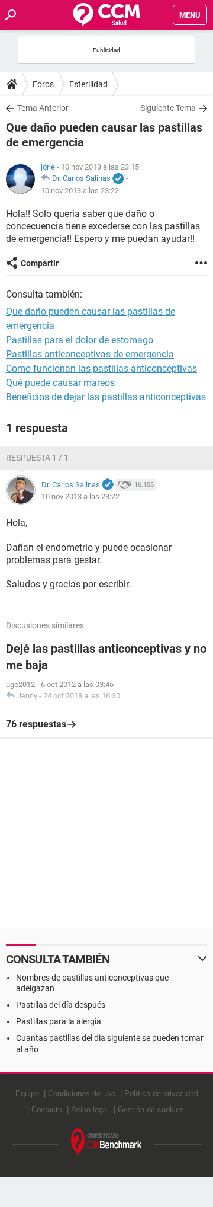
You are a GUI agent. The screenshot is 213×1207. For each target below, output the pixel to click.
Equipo (27, 1093)
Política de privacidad (161, 1093)
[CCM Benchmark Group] (106, 1142)
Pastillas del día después (60, 1005)
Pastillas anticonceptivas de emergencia (90, 354)
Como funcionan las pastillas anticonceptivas (101, 368)
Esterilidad (88, 84)
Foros (43, 84)
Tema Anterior (43, 108)
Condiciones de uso (81, 1093)
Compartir (40, 263)
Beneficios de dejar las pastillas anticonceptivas (106, 397)
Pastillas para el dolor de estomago (79, 340)
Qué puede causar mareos (60, 382)
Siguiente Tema (168, 108)
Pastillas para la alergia (58, 1021)
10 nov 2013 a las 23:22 (80, 190)
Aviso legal (90, 1109)
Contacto (46, 1109)
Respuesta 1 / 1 (37, 457)
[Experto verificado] (118, 179)
